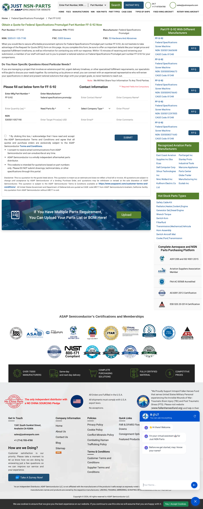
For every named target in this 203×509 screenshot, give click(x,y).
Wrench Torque (163, 214)
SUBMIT (127, 138)
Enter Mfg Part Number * (17, 93)
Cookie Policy (95, 430)
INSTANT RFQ (132, 5)
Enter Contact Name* (91, 93)
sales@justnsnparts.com (26, 434)
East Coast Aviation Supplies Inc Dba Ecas (166, 159)
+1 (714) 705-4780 (23, 440)
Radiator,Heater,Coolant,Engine (172, 206)
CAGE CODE (127, 11)
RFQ (193, 48)
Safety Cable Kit (164, 202)
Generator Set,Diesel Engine (170, 210)
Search (115, 5)
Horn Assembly (163, 230)
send (194, 485)
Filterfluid (161, 222)
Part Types (114, 11)
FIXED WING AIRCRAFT (163, 11)
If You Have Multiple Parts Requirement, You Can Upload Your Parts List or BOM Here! (68, 214)
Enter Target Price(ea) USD (53, 116)
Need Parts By (47, 104)
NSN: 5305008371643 (166, 134)
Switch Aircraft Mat (166, 234)
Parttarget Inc (186, 155)
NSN (7, 116)
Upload (127, 215)
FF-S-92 (159, 38)
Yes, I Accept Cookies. (176, 504)
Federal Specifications (166, 42)
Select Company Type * (92, 104)
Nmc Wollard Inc (164, 179)
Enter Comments (124, 116)
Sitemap (62, 448)
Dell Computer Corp (165, 167)
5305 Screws (64, 38)
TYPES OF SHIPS (142, 11)
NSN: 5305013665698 (166, 50)
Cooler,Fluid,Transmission (169, 238)
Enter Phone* (122, 104)
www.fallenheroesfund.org (167, 408)
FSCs (68, 11)
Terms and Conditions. (31, 146)
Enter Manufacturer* (51, 93)
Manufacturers (81, 11)
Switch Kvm (162, 218)
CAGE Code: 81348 (164, 54)
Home (61, 11)
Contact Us (62, 437)
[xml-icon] (58, 453)
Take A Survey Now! (31, 477)
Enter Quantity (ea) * (14, 104)
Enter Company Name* (127, 93)
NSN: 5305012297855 (166, 113)
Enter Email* (86, 116)
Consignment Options (131, 434)
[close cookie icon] (200, 504)
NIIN (93, 11)
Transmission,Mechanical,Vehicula (173, 226)
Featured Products (129, 439)
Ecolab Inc (184, 183)
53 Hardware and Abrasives (123, 38)
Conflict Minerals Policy (100, 435)
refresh (194, 416)
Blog (58, 443)
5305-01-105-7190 (17, 38)
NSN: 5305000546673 (166, 71)
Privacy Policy (95, 425)
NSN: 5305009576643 (166, 92)
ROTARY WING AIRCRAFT (188, 11)
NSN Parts (102, 11)
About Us (61, 431)
